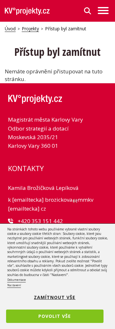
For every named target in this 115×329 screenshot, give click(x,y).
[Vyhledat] (87, 11)
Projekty (30, 29)
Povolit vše (54, 316)
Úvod (10, 29)
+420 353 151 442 (40, 221)
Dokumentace (16, 279)
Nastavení (14, 285)
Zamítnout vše (54, 297)
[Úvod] (27, 11)
